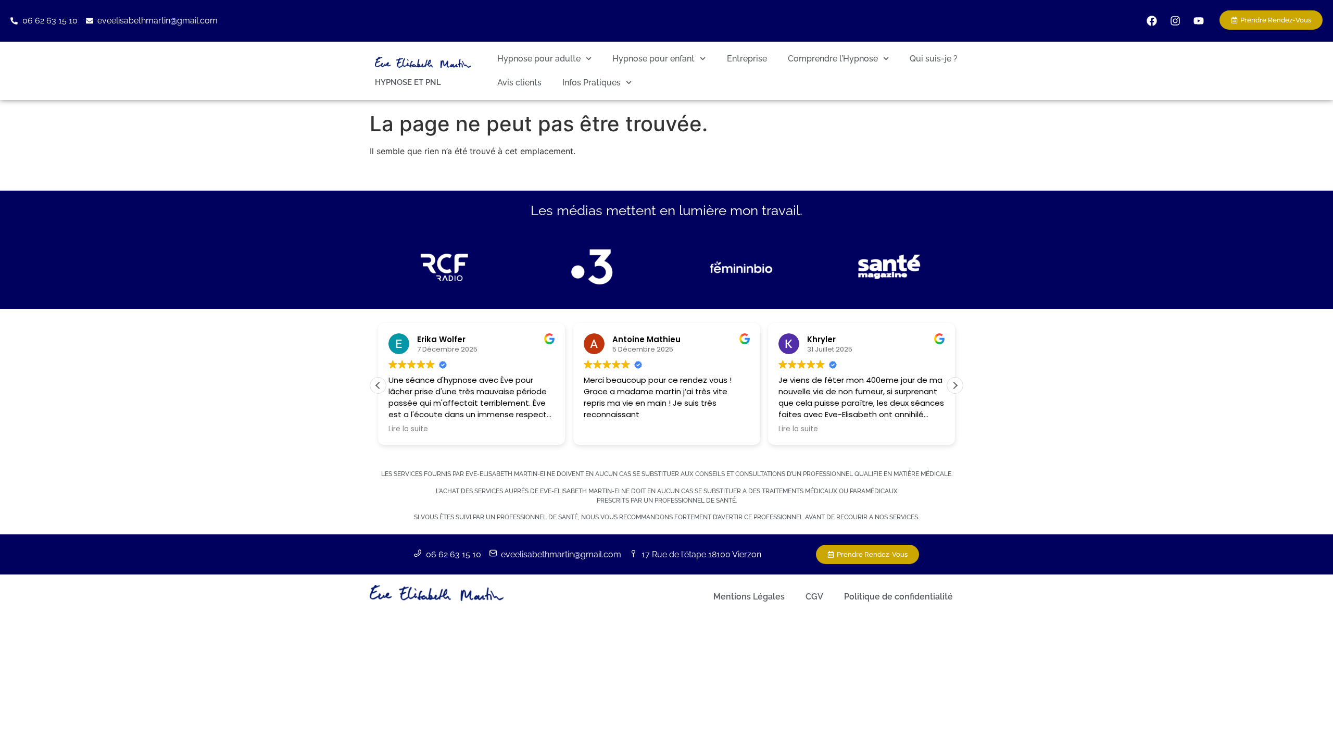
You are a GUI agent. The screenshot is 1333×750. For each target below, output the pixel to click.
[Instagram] (1175, 20)
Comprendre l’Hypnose (833, 59)
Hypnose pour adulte (539, 59)
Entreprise (747, 59)
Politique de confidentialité (898, 597)
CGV (814, 597)
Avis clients (519, 83)
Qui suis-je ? (934, 59)
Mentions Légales (749, 597)
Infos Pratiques (591, 83)
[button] (955, 385)
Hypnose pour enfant (653, 59)
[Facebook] (1151, 20)
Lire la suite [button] (408, 429)
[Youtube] (1198, 20)
